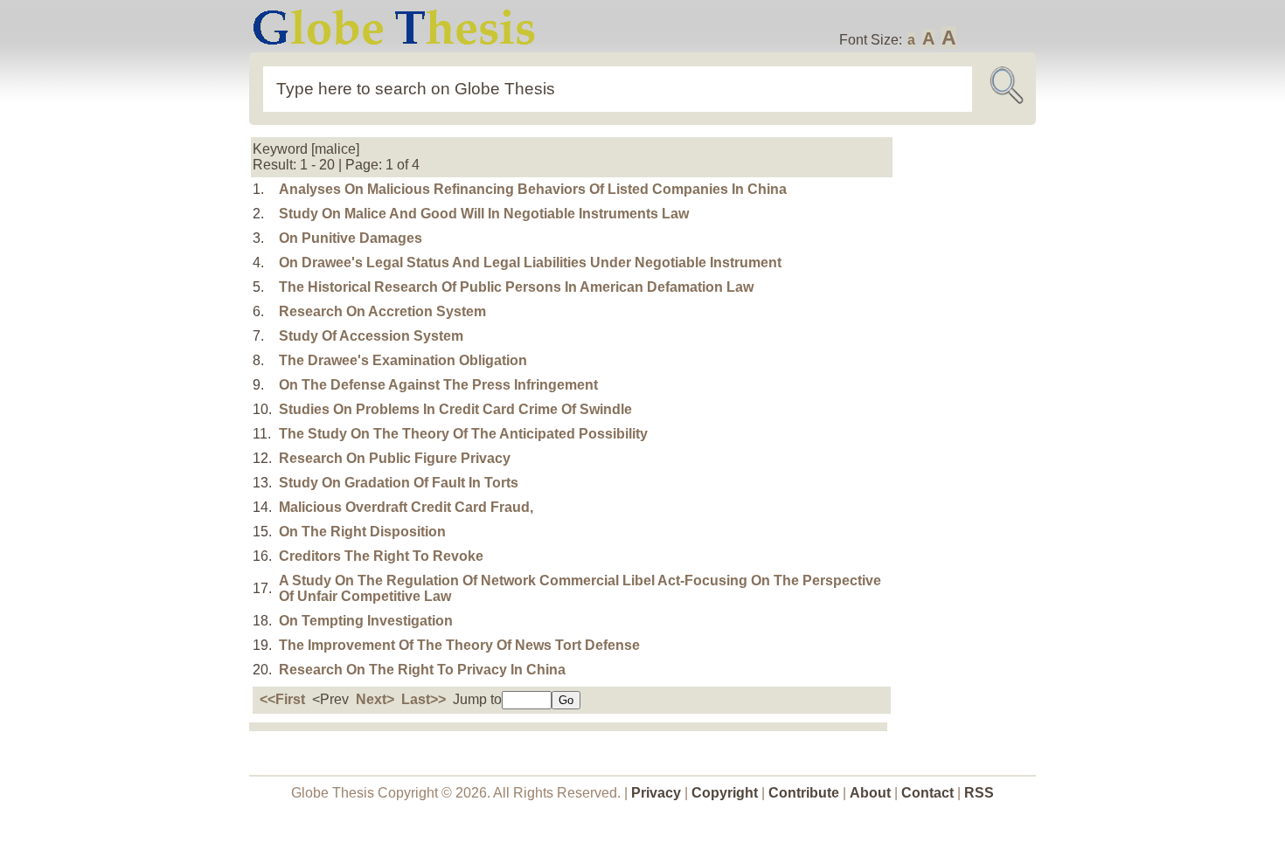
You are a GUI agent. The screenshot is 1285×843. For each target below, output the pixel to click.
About (870, 792)
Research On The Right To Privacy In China (422, 669)
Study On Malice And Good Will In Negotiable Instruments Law (484, 213)
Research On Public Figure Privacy (395, 458)
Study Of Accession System (371, 335)
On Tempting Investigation (366, 620)
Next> (375, 699)
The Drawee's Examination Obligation (403, 360)
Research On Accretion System (382, 311)
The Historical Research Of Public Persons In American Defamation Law (516, 287)
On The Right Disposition (362, 531)
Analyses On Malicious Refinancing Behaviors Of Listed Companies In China (533, 189)
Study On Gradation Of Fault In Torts (398, 482)
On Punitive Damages (350, 238)
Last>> (423, 699)
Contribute (803, 792)
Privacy (656, 792)
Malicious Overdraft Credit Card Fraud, (406, 507)
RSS (979, 792)
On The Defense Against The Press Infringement (438, 384)
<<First (282, 699)
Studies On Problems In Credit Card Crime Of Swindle (455, 409)
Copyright (724, 792)
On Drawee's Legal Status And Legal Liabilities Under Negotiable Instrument (530, 262)
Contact (929, 792)
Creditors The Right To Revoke (381, 556)
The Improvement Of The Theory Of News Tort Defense (459, 645)
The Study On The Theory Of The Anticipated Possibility (463, 433)
